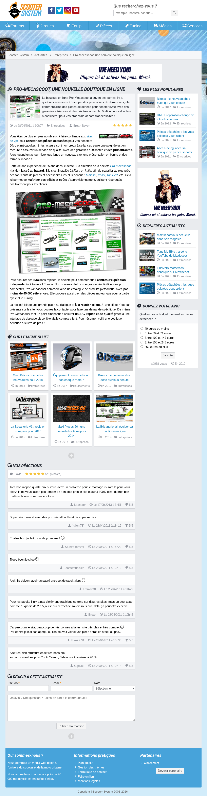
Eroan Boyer (81, 125)
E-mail (56, 683)
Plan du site (85, 762)
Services (195, 26)
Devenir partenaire (170, 770)
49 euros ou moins (156, 328)
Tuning (136, 26)
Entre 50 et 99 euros (157, 333)
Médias (165, 26)
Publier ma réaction (71, 726)
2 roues (47, 26)
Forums (17, 26)
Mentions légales (89, 781)
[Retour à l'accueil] (26, 11)
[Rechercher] (174, 13)
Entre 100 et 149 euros (159, 337)
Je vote (168, 355)
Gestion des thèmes (91, 767)
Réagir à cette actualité (37, 676)
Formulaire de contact (92, 772)
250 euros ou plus (156, 347)
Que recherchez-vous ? (135, 6)
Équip (76, 26)
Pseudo (13, 683)
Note (97, 683)
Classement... (153, 762)
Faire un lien (86, 776)
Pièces (106, 26)
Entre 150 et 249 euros (159, 342)
